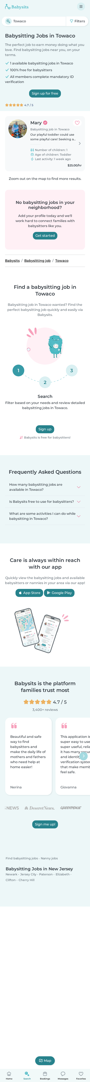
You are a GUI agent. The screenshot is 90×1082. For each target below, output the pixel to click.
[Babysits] (16, 6)
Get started (45, 236)
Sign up (45, 429)
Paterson (46, 874)
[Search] (8, 21)
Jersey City (28, 874)
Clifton (11, 880)
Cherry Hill (27, 880)
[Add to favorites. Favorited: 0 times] (77, 122)
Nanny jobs (49, 858)
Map (47, 1061)
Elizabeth (63, 874)
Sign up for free (45, 93)
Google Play (61, 593)
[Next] (83, 756)
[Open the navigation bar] (81, 7)
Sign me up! (45, 825)
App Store (31, 593)
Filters (79, 21)
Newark (11, 874)
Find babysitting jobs (22, 858)
